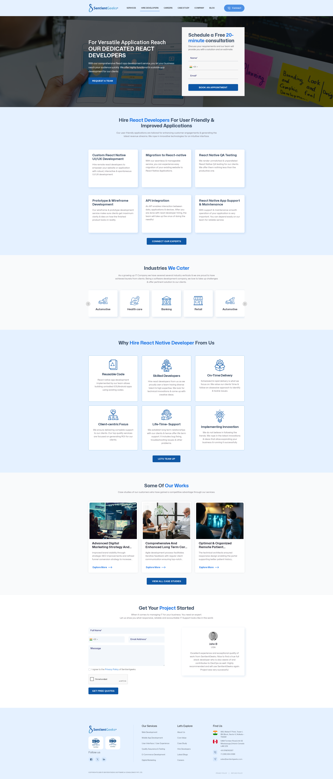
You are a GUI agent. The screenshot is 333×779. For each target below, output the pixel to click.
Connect (236, 8)
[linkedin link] (104, 759)
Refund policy (237, 773)
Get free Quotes (103, 691)
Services (131, 8)
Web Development (149, 732)
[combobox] (193, 67)
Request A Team (102, 81)
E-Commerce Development (153, 754)
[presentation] (88, 304)
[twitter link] (97, 759)
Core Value (181, 738)
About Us (181, 732)
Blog (212, 8)
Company (199, 8)
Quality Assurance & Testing (153, 749)
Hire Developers (150, 8)
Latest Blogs (182, 754)
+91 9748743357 (226, 750)
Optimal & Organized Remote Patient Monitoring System (215, 547)
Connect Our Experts (166, 241)
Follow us (94, 752)
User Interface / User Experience (155, 743)
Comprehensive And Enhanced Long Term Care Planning (166, 547)
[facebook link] (91, 759)
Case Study (183, 8)
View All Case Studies (166, 581)
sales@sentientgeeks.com (231, 759)
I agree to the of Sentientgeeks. (114, 669)
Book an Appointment (213, 87)
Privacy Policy (112, 669)
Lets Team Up (166, 459)
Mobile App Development (152, 738)
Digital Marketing (149, 760)
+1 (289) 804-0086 (227, 754)
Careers (168, 8)
